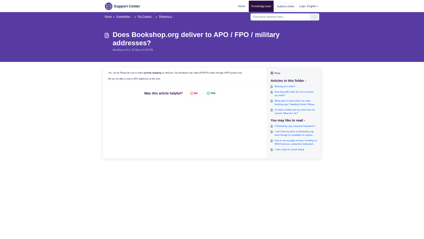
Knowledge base (261, 6)
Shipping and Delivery (172, 16)
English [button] (311, 6)
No (196, 93)
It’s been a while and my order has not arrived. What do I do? (295, 111)
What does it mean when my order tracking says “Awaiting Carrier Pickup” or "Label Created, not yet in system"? (295, 102)
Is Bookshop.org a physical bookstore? (295, 126)
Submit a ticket (285, 6)
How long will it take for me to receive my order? (294, 93)
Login (302, 6)
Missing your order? (285, 86)
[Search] (314, 17)
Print (277, 73)
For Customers (146, 16)
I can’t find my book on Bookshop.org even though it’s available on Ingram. (294, 133)
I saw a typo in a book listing (289, 149)
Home (241, 6)
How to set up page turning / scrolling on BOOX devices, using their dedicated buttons (296, 142)
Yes (212, 93)
